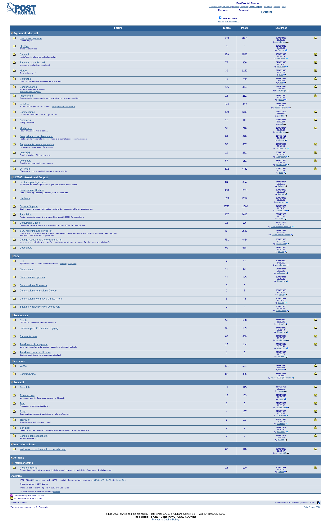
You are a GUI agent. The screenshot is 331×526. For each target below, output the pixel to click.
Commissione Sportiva (32, 277)
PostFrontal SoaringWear (34, 344)
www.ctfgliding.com (68, 264)
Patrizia (281, 50)
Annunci (24, 54)
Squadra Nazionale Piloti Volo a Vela (40, 306)
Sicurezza (25, 78)
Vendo (23, 365)
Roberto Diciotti (281, 108)
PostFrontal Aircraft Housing (35, 352)
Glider (281, 99)
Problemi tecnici (29, 467)
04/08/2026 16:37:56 (103, 480)
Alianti (23, 320)
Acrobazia (25, 120)
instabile (281, 415)
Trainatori (25, 419)
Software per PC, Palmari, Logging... (40, 328)
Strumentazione (28, 336)
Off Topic (25, 168)
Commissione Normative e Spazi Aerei (41, 298)
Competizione (27, 112)
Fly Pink (24, 46)
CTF (22, 261)
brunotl (281, 194)
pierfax (281, 140)
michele (281, 356)
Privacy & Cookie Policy (165, 519)
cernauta (281, 58)
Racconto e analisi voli (32, 62)
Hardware (25, 198)
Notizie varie (27, 269)
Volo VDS (25, 152)
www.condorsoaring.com (30, 91)
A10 (281, 124)
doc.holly (281, 432)
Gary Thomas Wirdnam (281, 227)
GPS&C (24, 104)
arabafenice (281, 310)
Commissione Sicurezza (33, 285)
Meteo (23, 70)
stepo (281, 294)
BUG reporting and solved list (36, 230)
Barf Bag (24, 427)
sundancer (281, 42)
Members (36, 480)
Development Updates (32, 190)
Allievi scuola (27, 395)
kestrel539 (281, 210)
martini (281, 302)
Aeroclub (24, 387)
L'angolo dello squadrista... (34, 435)
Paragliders (26, 214)
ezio (281, 74)
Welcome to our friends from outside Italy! (43, 449)
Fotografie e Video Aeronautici (36, 136)
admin (281, 471)
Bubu (281, 218)
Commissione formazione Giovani (38, 290)
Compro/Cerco (28, 374)
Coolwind (281, 281)
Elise (281, 173)
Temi (22, 403)
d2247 (281, 116)
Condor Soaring (28, 86)
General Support (29, 206)
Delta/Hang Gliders (30, 222)
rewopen (281, 202)
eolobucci (281, 273)
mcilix (281, 399)
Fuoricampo (26, 95)
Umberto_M (281, 148)
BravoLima (281, 243)
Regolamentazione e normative (37, 144)
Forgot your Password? (228, 21)
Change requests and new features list (41, 239)
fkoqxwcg (281, 424)
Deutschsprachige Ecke (33, 182)
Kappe (281, 440)
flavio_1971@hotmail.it (281, 378)
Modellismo (26, 128)
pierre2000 (281, 453)
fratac (281, 391)
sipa (281, 370)
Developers (26, 247)
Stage (23, 411)
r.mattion (281, 66)
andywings (281, 91)
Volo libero (25, 160)
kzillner (281, 186)
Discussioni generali (31, 38)
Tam (281, 83)
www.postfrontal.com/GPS (63, 106)
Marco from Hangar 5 (281, 235)
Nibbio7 (281, 324)
